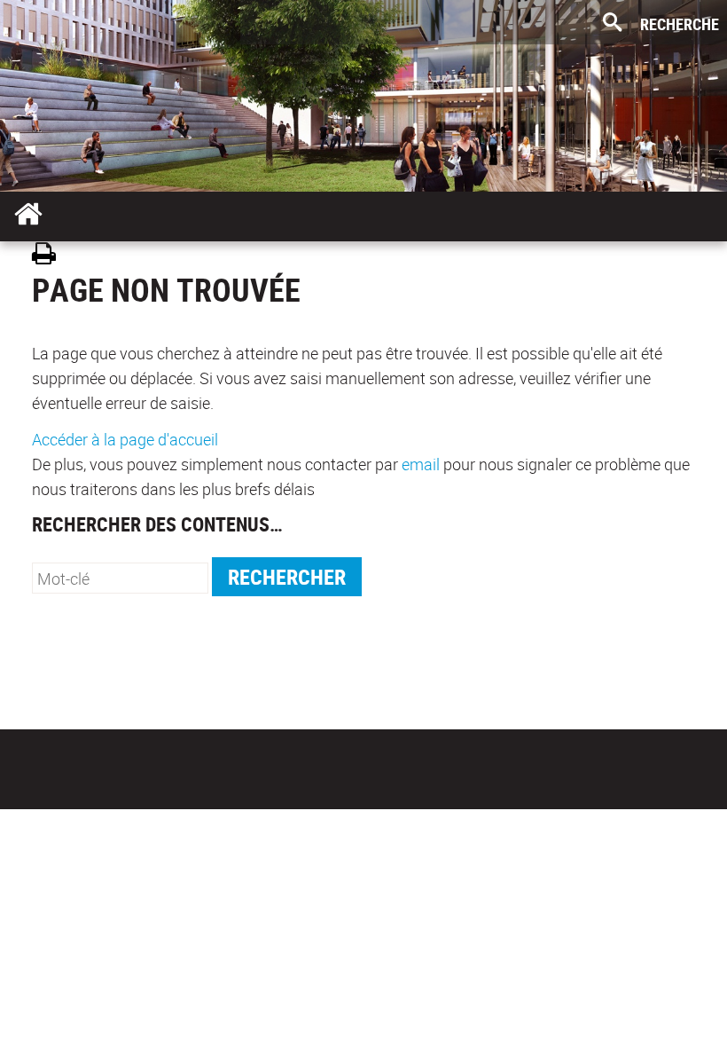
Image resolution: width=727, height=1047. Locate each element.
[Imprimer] (50, 256)
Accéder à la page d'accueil (125, 439)
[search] (120, 578)
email (421, 464)
